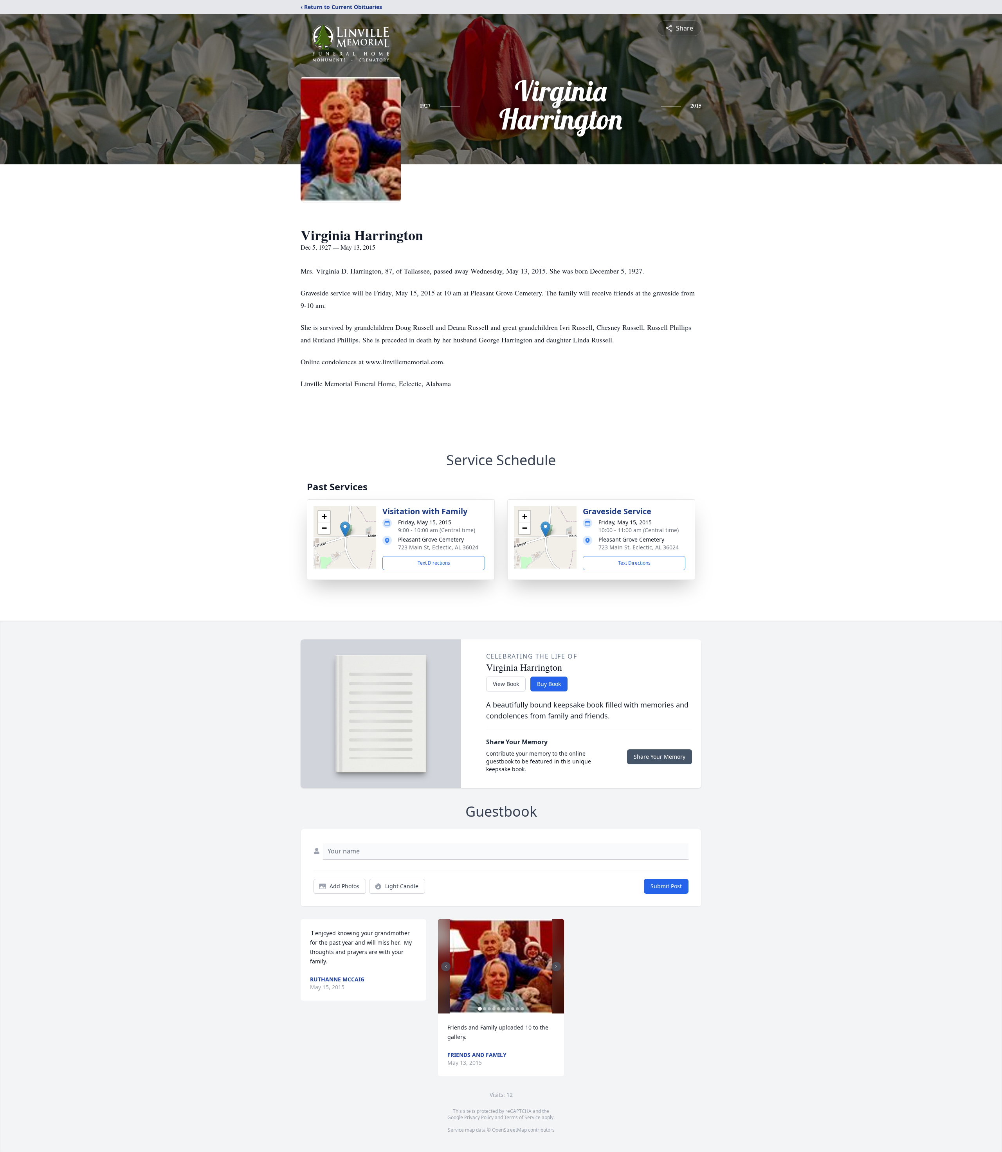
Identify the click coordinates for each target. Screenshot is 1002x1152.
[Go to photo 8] (512, 1008)
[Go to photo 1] (480, 1009)
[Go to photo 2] (484, 1008)
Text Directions (434, 563)
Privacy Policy (479, 1117)
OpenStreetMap (509, 1130)
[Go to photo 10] (522, 1008)
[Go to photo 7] (508, 1008)
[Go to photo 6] (503, 1008)
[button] (345, 529)
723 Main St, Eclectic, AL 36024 (438, 547)
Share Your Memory (659, 756)
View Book (506, 684)
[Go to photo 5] (498, 1008)
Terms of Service (522, 1117)
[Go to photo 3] (489, 1008)
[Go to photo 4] (494, 1008)
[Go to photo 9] (517, 1008)
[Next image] (556, 966)
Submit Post (666, 886)
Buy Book (549, 684)
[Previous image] (446, 966)
